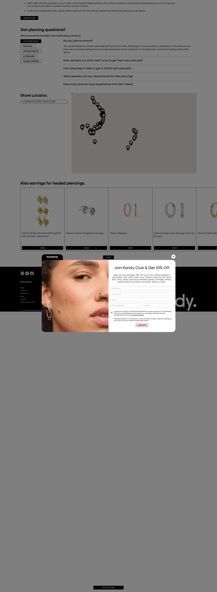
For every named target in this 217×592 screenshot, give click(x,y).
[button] (173, 257)
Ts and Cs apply (138, 315)
